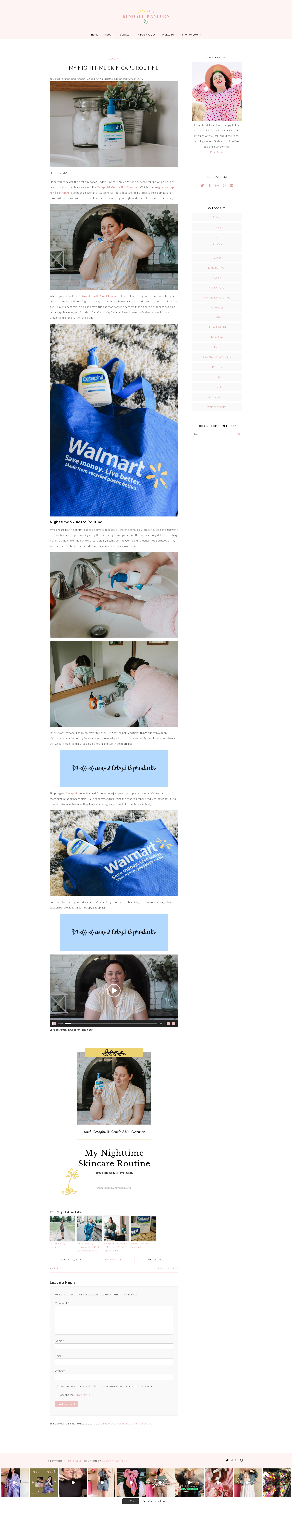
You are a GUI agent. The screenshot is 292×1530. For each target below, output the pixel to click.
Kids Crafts (218, 244)
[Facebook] (210, 185)
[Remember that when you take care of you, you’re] (131, 1482)
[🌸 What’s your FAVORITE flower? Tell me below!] (277, 1482)
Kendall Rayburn (73, 1461)
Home (94, 34)
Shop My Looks (191, 34)
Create (217, 236)
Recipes (217, 367)
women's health (217, 406)
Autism (217, 216)
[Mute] (168, 1023)
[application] (114, 990)
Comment (62, 1303)
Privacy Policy (147, 34)
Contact (125, 34)
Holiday (217, 317)
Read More (217, 152)
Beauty (114, 58)
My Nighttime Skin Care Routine (114, 68)
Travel (217, 386)
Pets (217, 347)
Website (60, 1370)
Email (59, 1355)
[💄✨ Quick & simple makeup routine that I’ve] (219, 1482)
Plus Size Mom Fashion (217, 357)
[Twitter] (202, 185)
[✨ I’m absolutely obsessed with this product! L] (73, 1482)
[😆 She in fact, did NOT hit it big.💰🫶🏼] (248, 1482)
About (109, 34)
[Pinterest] (224, 185)
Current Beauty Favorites (57, 1245)
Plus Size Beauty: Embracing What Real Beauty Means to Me (88, 1247)
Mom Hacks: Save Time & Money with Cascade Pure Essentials (115, 1247)
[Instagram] (217, 185)
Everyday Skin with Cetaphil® (140, 1245)
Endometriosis (217, 267)
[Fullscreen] (173, 1023)
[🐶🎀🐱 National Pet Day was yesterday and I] (44, 1482)
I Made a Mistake (165, 1268)
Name (59, 1340)
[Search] (239, 434)
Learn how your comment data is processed (124, 1423)
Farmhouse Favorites (217, 297)
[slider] (111, 1023)
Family (217, 277)
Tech (217, 376)
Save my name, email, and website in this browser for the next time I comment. (106, 1385)
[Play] (54, 1023)
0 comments (113, 1259)
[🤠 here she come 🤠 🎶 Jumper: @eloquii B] (102, 1482)
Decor (217, 257)
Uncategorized (217, 396)
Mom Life (217, 337)
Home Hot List (217, 327)
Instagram (169, 34)
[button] (114, 990)
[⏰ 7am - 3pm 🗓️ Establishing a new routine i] (189, 1482)
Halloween (217, 307)
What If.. (57, 1268)
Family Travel (217, 287)
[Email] (232, 185)
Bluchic (106, 1461)
